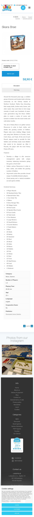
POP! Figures (17, 429)
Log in (17, 407)
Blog (17, 395)
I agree (17, 505)
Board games (17, 424)
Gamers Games (27, 18)
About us (17, 390)
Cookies (17, 409)
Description (17, 85)
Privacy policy (17, 402)
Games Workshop (17, 426)
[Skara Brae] (17, 54)
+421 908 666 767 (8, 5)
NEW (17, 419)
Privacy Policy (5, 501)
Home (24, 17)
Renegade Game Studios (13, 314)
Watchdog (16, 90)
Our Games (17, 433)
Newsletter (17, 405)
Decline (17, 513)
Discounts (17, 421)
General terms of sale (17, 400)
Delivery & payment (17, 392)
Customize (17, 509)
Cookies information (15, 501)
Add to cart (10, 74)
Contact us (17, 397)
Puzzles (17, 431)
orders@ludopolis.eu (21, 5)
